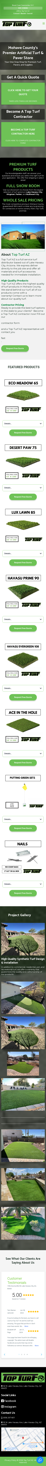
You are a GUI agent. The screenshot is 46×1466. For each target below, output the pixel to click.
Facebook (10, 1401)
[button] (44, 23)
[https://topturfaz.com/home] (16, 23)
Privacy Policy (10, 1460)
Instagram (10, 1407)
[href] (23, 1439)
